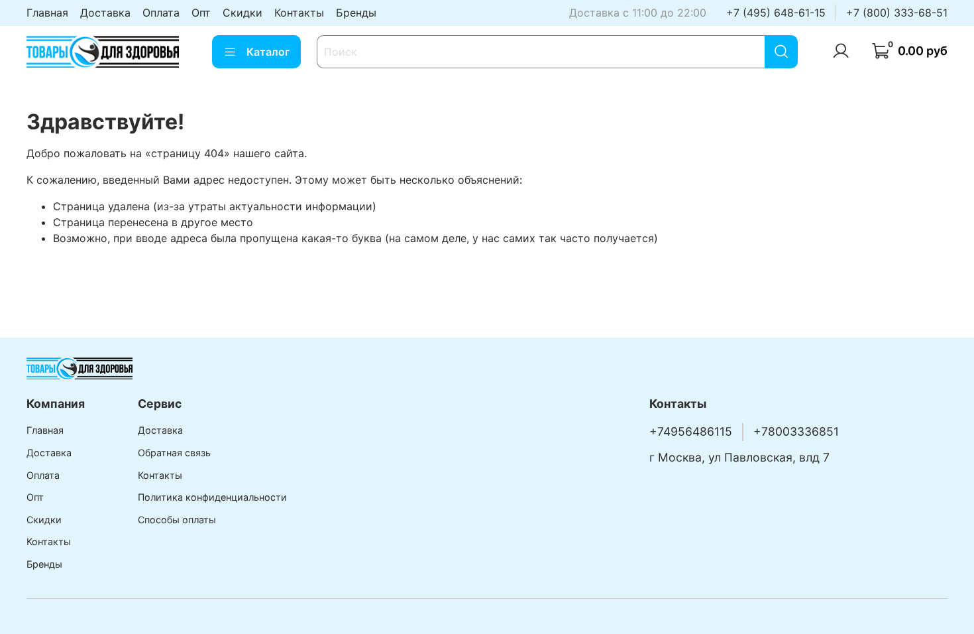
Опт (201, 12)
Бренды (356, 12)
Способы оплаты (177, 519)
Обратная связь (174, 452)
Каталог (268, 51)
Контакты (299, 12)
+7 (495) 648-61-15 (776, 12)
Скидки (242, 12)
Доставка (105, 12)
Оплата (161, 12)
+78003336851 (796, 431)
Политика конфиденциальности (212, 497)
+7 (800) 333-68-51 (896, 12)
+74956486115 (690, 431)
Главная (47, 12)
